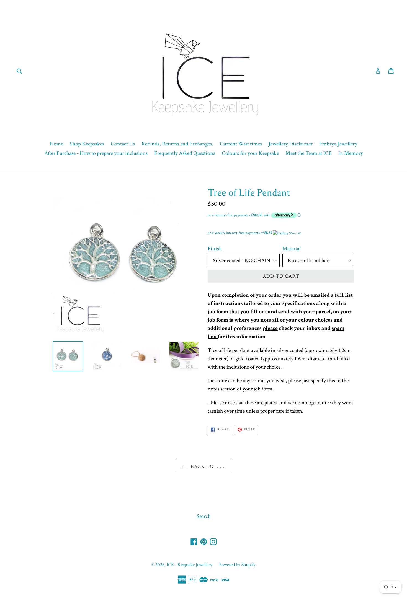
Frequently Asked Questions (184, 153)
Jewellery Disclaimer (291, 143)
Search (204, 516)
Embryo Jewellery (338, 143)
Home (56, 143)
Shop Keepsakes (87, 143)
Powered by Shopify (237, 565)
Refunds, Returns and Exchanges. (177, 143)
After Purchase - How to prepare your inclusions (96, 153)
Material (291, 248)
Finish (215, 248)
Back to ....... (207, 466)
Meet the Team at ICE (308, 153)
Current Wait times (241, 143)
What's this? (295, 233)
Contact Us (123, 143)
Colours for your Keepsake (250, 153)
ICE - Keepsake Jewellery (189, 565)
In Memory (350, 153)
